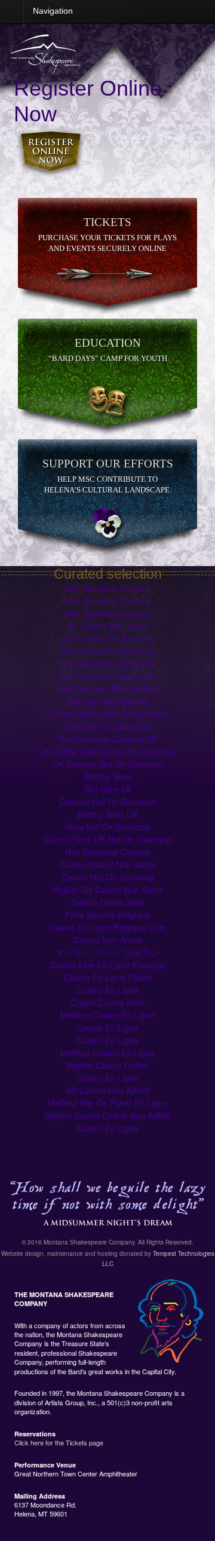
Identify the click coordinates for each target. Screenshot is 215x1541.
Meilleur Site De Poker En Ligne (108, 1103)
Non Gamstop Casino (107, 701)
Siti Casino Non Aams (108, 626)
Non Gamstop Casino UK (107, 663)
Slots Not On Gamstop (107, 726)
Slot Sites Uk (107, 789)
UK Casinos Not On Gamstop (108, 764)
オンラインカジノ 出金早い (107, 952)
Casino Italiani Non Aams (107, 864)
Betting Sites (107, 776)
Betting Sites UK (107, 814)
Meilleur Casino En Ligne (107, 1015)
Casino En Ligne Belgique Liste (108, 927)
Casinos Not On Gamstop (107, 638)
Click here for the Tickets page (58, 1442)
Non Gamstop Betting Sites (108, 689)
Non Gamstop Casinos (107, 588)
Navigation (53, 11)
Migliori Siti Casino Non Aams (107, 889)
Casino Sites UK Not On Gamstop (107, 839)
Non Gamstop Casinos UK (107, 739)
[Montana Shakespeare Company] (45, 67)
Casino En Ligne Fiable (108, 977)
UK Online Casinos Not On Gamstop (107, 751)
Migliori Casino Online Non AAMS (108, 1115)
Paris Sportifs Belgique (107, 915)
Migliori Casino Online (107, 1065)
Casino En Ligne (107, 990)
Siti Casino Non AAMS (107, 1090)
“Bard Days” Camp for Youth (107, 358)
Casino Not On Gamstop (108, 651)
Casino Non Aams (107, 940)
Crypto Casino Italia (107, 1002)
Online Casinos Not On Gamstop (108, 714)
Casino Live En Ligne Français (107, 965)
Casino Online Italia (108, 902)
